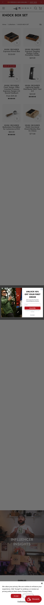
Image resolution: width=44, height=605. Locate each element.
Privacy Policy (27, 591)
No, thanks (32, 315)
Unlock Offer (32, 308)
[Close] (42, 583)
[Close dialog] (41, 289)
